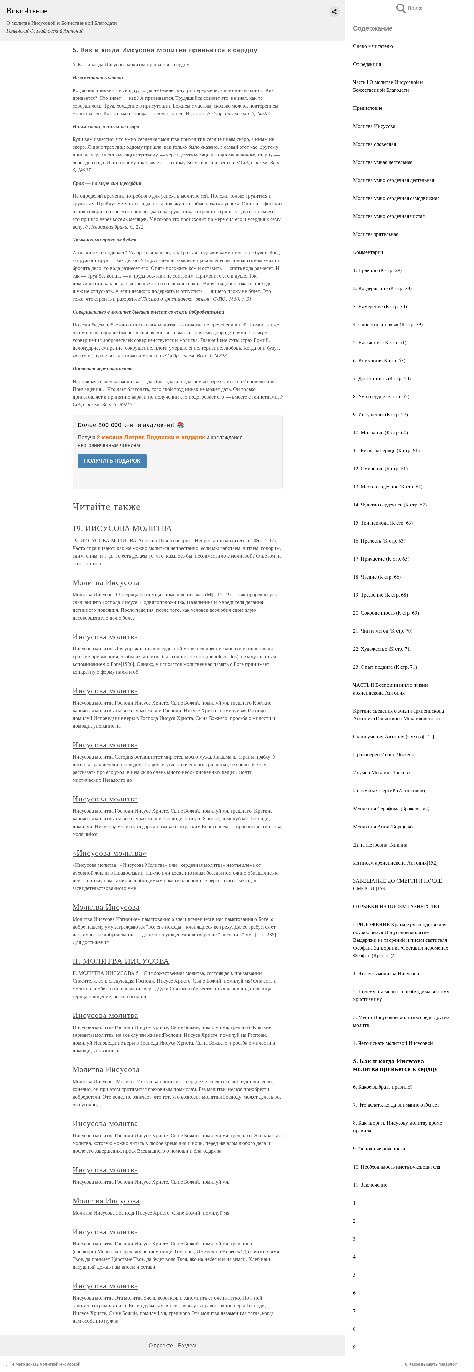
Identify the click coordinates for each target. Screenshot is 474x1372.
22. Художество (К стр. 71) (382, 648)
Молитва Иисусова (374, 125)
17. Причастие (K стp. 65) (381, 558)
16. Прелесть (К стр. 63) (379, 540)
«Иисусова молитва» (109, 852)
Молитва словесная (374, 143)
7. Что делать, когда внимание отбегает (396, 1104)
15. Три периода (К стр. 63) (383, 522)
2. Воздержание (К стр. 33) (382, 288)
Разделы (188, 1345)
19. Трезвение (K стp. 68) (380, 594)
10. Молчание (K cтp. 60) (380, 432)
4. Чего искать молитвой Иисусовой (393, 1042)
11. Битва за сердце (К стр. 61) (386, 450)
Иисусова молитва (105, 636)
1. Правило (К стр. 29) (377, 270)
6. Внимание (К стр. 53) (379, 360)
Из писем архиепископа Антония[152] (395, 862)
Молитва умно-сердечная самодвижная (396, 197)
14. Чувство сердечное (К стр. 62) (390, 504)
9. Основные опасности (379, 1148)
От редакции (367, 64)
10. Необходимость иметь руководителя (396, 1166)
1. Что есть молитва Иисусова (386, 973)
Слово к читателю (373, 46)
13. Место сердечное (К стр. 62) (387, 486)
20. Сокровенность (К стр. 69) (386, 612)
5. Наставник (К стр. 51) (379, 342)
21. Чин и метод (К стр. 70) (382, 630)
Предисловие (367, 107)
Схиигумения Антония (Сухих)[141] (393, 736)
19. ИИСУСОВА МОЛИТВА (122, 528)
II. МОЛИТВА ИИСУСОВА (121, 961)
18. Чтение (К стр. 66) (377, 576)
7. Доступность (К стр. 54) (382, 378)
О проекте (161, 1345)
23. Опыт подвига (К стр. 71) (385, 666)
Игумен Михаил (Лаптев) (381, 772)
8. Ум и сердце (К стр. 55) (381, 396)
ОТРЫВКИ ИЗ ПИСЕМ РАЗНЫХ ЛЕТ (396, 906)
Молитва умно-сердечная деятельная (393, 179)
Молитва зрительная (375, 234)
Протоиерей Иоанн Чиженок (385, 754)
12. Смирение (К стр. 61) (380, 468)
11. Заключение (370, 1184)
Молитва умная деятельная (382, 161)
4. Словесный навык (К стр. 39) (388, 324)
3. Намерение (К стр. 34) (380, 306)
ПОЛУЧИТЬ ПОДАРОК (112, 461)
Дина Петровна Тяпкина (380, 844)
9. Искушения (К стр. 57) (380, 414)
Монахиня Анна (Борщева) (383, 826)
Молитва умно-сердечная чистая (389, 216)
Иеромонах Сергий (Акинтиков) (389, 790)
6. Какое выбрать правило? (382, 1086)
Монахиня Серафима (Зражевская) (391, 808)
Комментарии (368, 252)
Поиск (409, 8)
